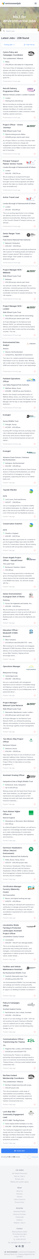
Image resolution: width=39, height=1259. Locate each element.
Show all (35, 1157)
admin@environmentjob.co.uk (21, 1242)
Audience (19, 1220)
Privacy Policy (19, 1202)
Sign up (16, 1176)
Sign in (22, 1176)
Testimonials (19, 1217)
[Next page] (29, 1157)
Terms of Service (19, 1199)
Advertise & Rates (20, 1211)
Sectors (19, 1196)
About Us (19, 1191)
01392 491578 (21, 1239)
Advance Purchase (19, 1214)
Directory (19, 1194)
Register (17, 1223)
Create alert (20, 1151)
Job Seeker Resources (19, 1173)
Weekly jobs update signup (19, 1182)
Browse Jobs (19, 1179)
